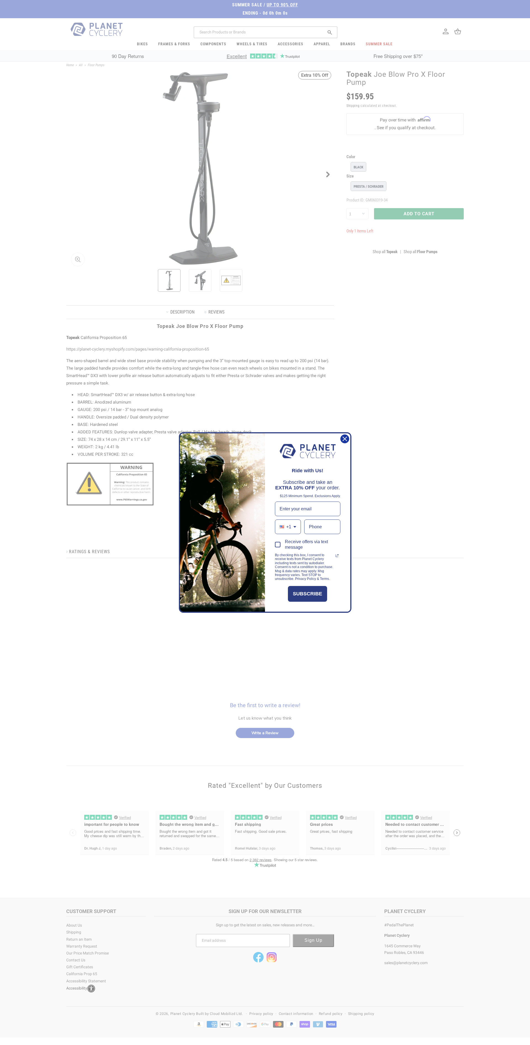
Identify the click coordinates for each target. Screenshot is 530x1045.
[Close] (344, 438)
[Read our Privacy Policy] (337, 555)
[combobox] (288, 526)
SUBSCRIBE (307, 593)
